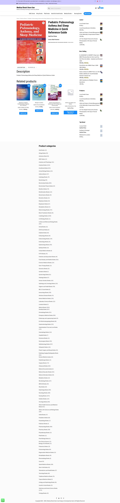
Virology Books (42, 493)
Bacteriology (42, 180)
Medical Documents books (45, 369)
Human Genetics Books (44, 280)
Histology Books (43, 277)
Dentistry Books (43, 309)
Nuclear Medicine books (45, 357)
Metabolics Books (43, 378)
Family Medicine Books (44, 250)
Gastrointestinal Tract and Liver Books (48, 327)
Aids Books (41, 150)
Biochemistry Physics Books (46, 186)
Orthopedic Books (43, 347)
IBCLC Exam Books (44, 289)
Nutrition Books (42, 398)
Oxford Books (42, 414)
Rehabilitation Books (44, 455)
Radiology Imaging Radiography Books (48, 353)
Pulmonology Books (44, 449)
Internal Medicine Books (45, 298)
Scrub (40, 461)
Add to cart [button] (23, 113)
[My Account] (95, 8)
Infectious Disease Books (45, 295)
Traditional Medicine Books (45, 476)
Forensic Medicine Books (45, 262)
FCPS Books (42, 253)
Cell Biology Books (43, 218)
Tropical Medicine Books (45, 479)
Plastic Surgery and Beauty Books (47, 350)
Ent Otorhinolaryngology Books (46, 321)
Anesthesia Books (43, 168)
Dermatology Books (44, 312)
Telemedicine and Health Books (47, 470)
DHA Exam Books (43, 229)
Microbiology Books (44, 381)
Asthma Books (23, 18)
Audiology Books (43, 177)
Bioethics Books (43, 189)
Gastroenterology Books (45, 324)
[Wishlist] (97, 8)
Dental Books (42, 226)
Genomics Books (43, 268)
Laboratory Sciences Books (45, 301)
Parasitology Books (43, 420)
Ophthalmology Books (44, 344)
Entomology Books (43, 241)
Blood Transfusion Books (45, 213)
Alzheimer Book (43, 156)
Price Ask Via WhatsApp (70, 112)
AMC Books (32, 13)
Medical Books (68, 13)
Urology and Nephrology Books (46, 482)
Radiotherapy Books (44, 360)
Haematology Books (44, 332)
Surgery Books (42, 363)
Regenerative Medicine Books (46, 452)
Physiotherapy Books (44, 432)
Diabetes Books (43, 232)
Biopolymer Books (43, 204)
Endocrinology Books (44, 238)
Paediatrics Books (43, 417)
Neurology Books (43, 392)
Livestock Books (43, 304)
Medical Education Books (45, 372)
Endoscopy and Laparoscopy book (47, 318)
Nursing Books (78, 13)
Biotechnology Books (44, 210)
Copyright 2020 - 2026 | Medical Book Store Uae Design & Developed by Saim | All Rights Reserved (60, 501)
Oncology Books (43, 401)
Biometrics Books (43, 198)
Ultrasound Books (43, 366)
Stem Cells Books (43, 467)
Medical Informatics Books (45, 375)
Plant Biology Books (44, 438)
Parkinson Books (43, 423)
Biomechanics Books (44, 195)
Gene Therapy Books (44, 265)
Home (18, 18)
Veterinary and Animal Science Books (48, 488)
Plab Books (47, 13)
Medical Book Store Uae (26, 7)
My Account (88, 13)
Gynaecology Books (44, 274)
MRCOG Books (42, 384)
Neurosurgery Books (44, 341)
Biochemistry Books (44, 183)
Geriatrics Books (43, 271)
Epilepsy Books (43, 247)
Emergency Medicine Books (46, 315)
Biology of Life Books (44, 443)
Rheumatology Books (44, 458)
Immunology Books (43, 292)
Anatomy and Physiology (45, 162)
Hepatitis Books (43, 335)
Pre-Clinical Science (44, 441)
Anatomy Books (43, 165)
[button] (43, 23)
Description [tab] (21, 67)
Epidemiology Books (44, 244)
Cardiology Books (43, 215)
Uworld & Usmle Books (57, 13)
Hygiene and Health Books (45, 286)
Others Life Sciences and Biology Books (49, 409)
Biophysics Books (43, 201)
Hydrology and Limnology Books (47, 283)
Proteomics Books (43, 446)
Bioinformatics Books (44, 192)
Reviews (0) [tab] (31, 67)
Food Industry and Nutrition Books (47, 259)
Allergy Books (42, 153)
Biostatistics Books (43, 207)
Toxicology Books (43, 473)
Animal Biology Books (44, 171)
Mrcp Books (39, 13)
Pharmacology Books (44, 426)
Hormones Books (43, 338)
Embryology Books (43, 235)
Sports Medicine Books (44, 464)
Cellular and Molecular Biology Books (48, 221)
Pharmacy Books (43, 429)
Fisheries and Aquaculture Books (47, 256)
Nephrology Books (43, 389)
